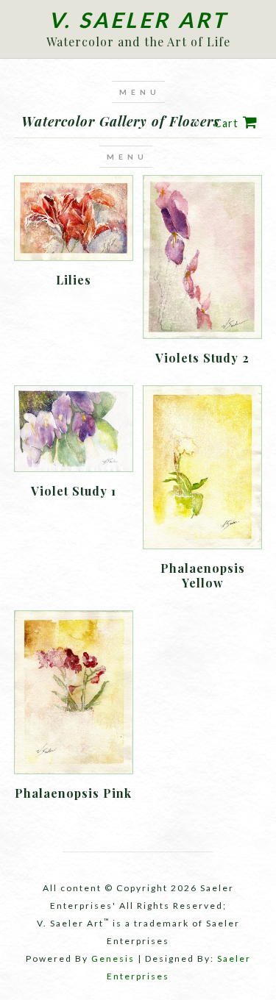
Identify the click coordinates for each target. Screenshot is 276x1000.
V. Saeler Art (138, 19)
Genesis (113, 958)
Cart (226, 123)
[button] (138, 92)
